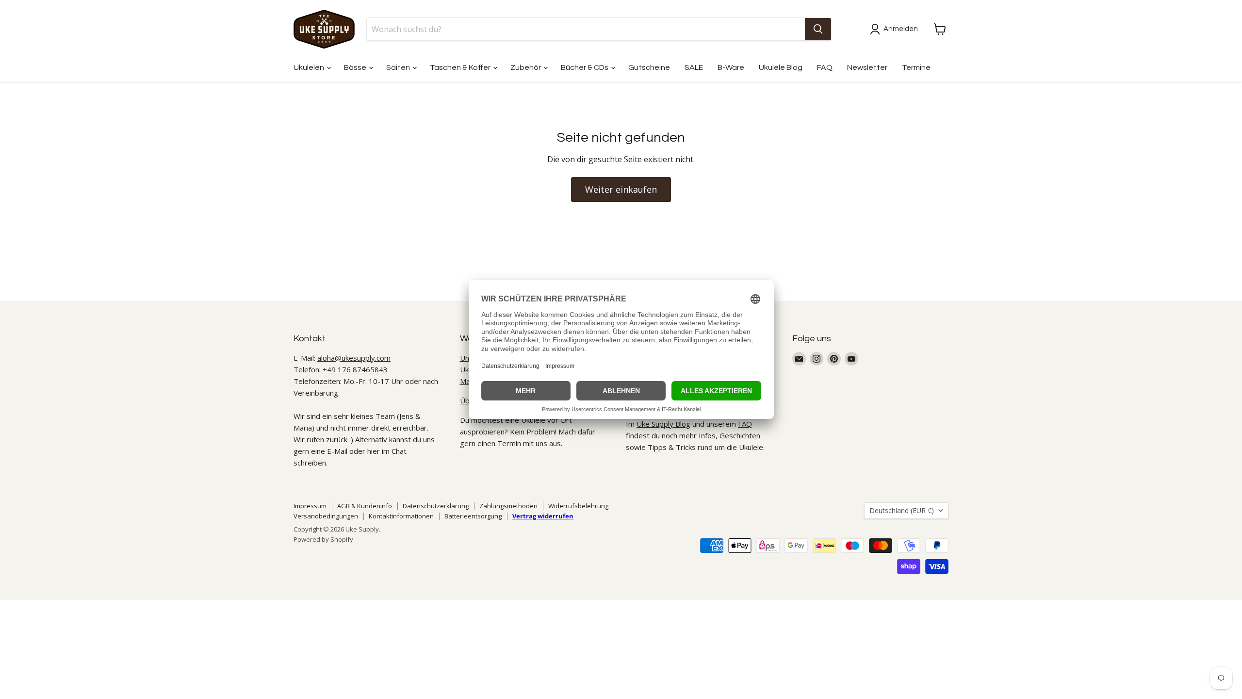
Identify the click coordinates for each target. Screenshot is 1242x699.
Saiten (398, 67)
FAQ (825, 67)
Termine (916, 67)
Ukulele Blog (780, 67)
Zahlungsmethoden (508, 505)
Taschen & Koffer (461, 67)
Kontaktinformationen (401, 516)
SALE (694, 67)
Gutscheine (649, 67)
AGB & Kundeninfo (364, 505)
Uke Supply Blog (663, 424)
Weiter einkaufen (621, 189)
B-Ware (731, 67)
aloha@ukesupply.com (354, 358)
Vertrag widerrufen (542, 516)
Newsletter (867, 67)
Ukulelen (310, 67)
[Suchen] (818, 29)
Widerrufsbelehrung (578, 505)
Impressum (310, 505)
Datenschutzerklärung (436, 505)
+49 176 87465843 (355, 369)
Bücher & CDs (585, 67)
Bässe (356, 67)
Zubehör (526, 67)
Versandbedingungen (326, 516)
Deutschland (901, 510)
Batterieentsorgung (473, 516)
